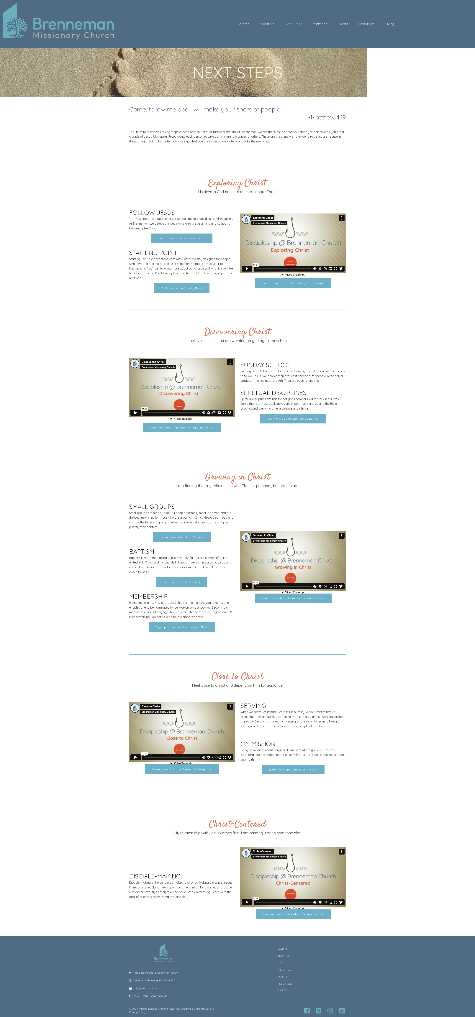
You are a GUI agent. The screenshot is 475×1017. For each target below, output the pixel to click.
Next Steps (293, 24)
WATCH (282, 949)
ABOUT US (284, 955)
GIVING (282, 990)
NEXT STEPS (285, 963)
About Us (267, 24)
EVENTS (282, 976)
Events (342, 24)
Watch (244, 24)
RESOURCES (285, 983)
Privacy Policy (137, 1012)
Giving (389, 24)
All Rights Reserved (169, 1008)
